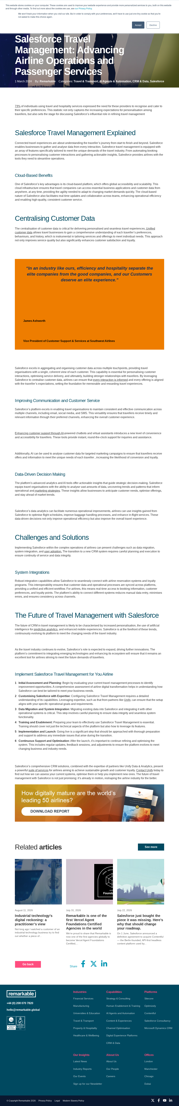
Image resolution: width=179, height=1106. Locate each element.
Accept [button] (138, 24)
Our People (112, 1068)
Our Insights (81, 1054)
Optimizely (150, 1005)
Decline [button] (153, 24)
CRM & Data (113, 1043)
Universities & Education (86, 1013)
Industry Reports (82, 1068)
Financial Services (83, 998)
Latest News (80, 1061)
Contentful (150, 1013)
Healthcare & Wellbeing (86, 1035)
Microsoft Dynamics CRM (158, 1028)
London (148, 1061)
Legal (57, 1101)
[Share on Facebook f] (83, 963)
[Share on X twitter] (93, 963)
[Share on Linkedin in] (104, 963)
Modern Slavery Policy (73, 1101)
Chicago (148, 1076)
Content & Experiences (119, 1020)
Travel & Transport (83, 1020)
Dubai (147, 1083)
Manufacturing (81, 1005)
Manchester (150, 1068)
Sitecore (148, 998)
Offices (149, 1054)
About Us (112, 1054)
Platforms (150, 991)
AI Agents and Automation (120, 1013)
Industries (80, 991)
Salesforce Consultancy (157, 1020)
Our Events (79, 1076)
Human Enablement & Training (123, 1005)
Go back (28, 964)
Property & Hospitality (85, 1028)
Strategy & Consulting (118, 998)
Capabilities (114, 991)
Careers (110, 1076)
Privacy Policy (45, 1101)
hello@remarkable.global (23, 1009)
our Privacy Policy (83, 8)
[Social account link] (153, 1100)
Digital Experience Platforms (121, 1035)
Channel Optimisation (118, 1028)
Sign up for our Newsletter (87, 1083)
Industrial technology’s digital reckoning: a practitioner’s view (33, 920)
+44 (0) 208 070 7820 (20, 1003)
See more (151, 846)
